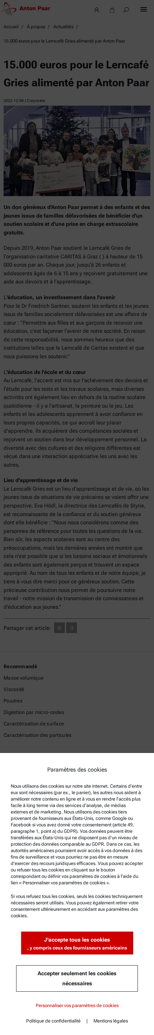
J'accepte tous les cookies (77, 944)
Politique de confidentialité (53, 1021)
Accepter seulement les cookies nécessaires (77, 978)
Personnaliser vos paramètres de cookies (77, 1005)
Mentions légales (110, 1021)
